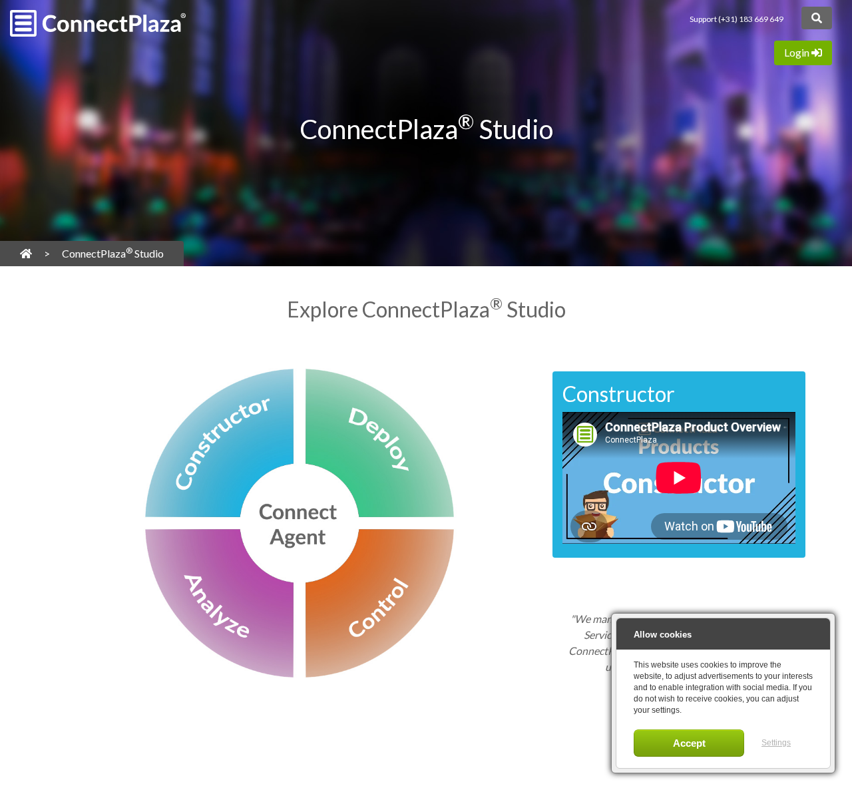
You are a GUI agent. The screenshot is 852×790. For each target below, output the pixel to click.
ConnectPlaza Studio (113, 253)
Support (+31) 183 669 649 (736, 19)
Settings (776, 742)
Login (797, 52)
